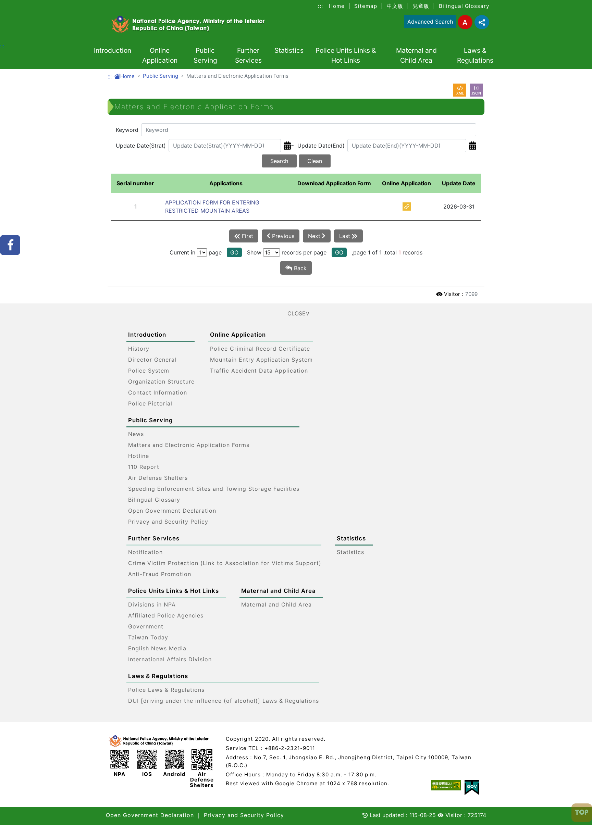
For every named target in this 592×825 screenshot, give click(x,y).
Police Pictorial (150, 403)
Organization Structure (161, 381)
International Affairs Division (170, 659)
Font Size (465, 22)
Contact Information (157, 392)
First (246, 236)
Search (279, 161)
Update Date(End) (321, 145)
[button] (296, 313)
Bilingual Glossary (464, 6)
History (138, 348)
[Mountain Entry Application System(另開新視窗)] (407, 206)
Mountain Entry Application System (261, 359)
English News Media (157, 648)
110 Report (143, 466)
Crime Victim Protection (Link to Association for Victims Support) (224, 563)
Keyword (127, 129)
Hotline (138, 455)
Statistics (289, 50)
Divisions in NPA (152, 604)
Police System (148, 370)
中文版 (395, 6)
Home (337, 6)
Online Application (159, 55)
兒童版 (421, 6)
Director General (152, 359)
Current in (182, 252)
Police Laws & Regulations (166, 689)
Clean (314, 161)
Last (345, 236)
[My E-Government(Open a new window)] (472, 787)
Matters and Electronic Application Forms (188, 444)
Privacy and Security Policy (168, 521)
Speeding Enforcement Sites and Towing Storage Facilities (213, 488)
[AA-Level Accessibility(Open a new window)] (446, 785)
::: (320, 6)
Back (299, 268)
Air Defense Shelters (158, 477)
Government (145, 626)
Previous (282, 236)
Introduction (112, 50)
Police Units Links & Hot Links (346, 55)
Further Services (248, 55)
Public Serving (205, 55)
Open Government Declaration (172, 510)
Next (315, 236)
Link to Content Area (27, 4)
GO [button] (234, 252)
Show (254, 252)
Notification (145, 552)
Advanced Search (430, 21)
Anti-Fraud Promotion (159, 574)
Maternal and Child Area (416, 55)
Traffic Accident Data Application (259, 370)
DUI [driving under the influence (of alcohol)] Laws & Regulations (223, 700)
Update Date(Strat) (141, 145)
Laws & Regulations (475, 55)
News (136, 433)
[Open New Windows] (459, 90)
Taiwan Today (148, 637)
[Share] (481, 22)
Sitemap (365, 6)
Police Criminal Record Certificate (260, 348)
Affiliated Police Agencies (166, 615)
